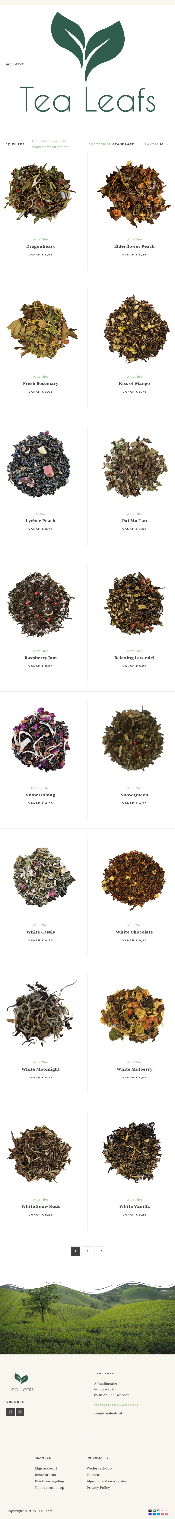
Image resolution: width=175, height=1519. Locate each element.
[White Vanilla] (134, 1152)
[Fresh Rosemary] (40, 329)
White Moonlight (41, 1069)
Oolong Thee (40, 788)
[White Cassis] (40, 878)
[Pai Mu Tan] (134, 466)
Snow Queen (134, 795)
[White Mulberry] (134, 1015)
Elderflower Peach (134, 246)
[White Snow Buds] (40, 1152)
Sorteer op (100, 144)
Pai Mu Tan (134, 520)
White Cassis (40, 932)
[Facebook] (10, 1412)
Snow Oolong (40, 795)
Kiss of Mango (134, 383)
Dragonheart (40, 246)
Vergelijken (69, 264)
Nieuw (40, 514)
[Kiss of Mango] (134, 329)
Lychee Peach (40, 520)
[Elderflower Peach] (134, 192)
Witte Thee (40, 239)
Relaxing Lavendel (134, 657)
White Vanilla (134, 1206)
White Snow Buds (40, 1206)
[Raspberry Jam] (40, 603)
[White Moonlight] (40, 1015)
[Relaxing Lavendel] (134, 603)
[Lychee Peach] (40, 466)
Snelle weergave (61, 264)
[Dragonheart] (40, 192)
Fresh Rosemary (40, 383)
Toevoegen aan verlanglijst (53, 264)
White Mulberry (134, 1069)
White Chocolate (134, 932)
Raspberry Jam (41, 657)
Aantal (151, 144)
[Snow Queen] (134, 740)
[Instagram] (20, 1412)
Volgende (99, 1251)
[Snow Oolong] (40, 740)
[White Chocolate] (134, 878)
